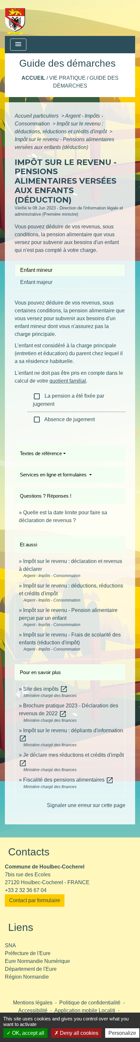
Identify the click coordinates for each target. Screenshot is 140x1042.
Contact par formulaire (34, 900)
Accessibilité (33, 1010)
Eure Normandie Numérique (37, 961)
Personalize (122, 1033)
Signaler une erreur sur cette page (86, 805)
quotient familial (67, 381)
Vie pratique (67, 78)
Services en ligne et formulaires (54, 474)
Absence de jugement (64, 419)
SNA (10, 945)
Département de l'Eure (31, 969)
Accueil (33, 78)
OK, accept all (27, 1033)
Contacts (28, 852)
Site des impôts (45, 689)
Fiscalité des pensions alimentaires (68, 780)
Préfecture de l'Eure (27, 953)
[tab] (70, 270)
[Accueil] (15, 18)
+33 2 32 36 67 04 (26, 890)
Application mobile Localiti (84, 1010)
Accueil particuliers (37, 116)
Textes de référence (41, 453)
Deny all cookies (78, 1033)
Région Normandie (27, 977)
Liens (20, 927)
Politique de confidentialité (89, 1002)
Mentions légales (32, 1002)
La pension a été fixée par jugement (68, 399)
